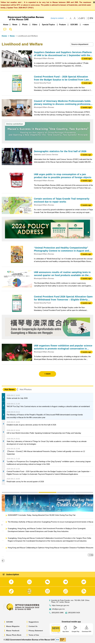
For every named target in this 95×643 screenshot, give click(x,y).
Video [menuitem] (34, 25)
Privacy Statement (36, 631)
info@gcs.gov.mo (58, 609)
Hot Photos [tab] (26, 389)
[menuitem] (15, 24)
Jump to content (57, 18)
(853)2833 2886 (57, 613)
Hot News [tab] (10, 389)
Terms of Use (34, 635)
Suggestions (34, 622)
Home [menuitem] (5, 25)
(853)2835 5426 (74, 613)
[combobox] (81, 44)
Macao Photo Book (13, 635)
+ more (88, 555)
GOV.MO (9, 622)
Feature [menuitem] (62, 25)
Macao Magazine (12, 626)
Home (4, 36)
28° (83, 18)
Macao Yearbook (12, 631)
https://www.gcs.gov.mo (60, 605)
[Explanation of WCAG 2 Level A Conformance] (61, 640)
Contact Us (33, 626)
